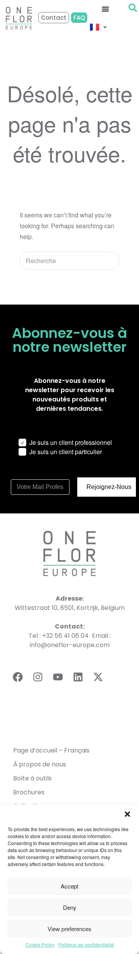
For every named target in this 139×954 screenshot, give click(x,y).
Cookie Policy (39, 944)
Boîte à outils (32, 778)
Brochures (28, 792)
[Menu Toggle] (105, 9)
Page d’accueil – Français (51, 750)
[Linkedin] (78, 677)
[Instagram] (38, 677)
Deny (69, 907)
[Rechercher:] (69, 260)
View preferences (69, 929)
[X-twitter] (98, 677)
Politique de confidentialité (86, 944)
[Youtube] (58, 677)
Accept (69, 886)
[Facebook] (18, 677)
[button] (127, 814)
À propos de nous (39, 764)
